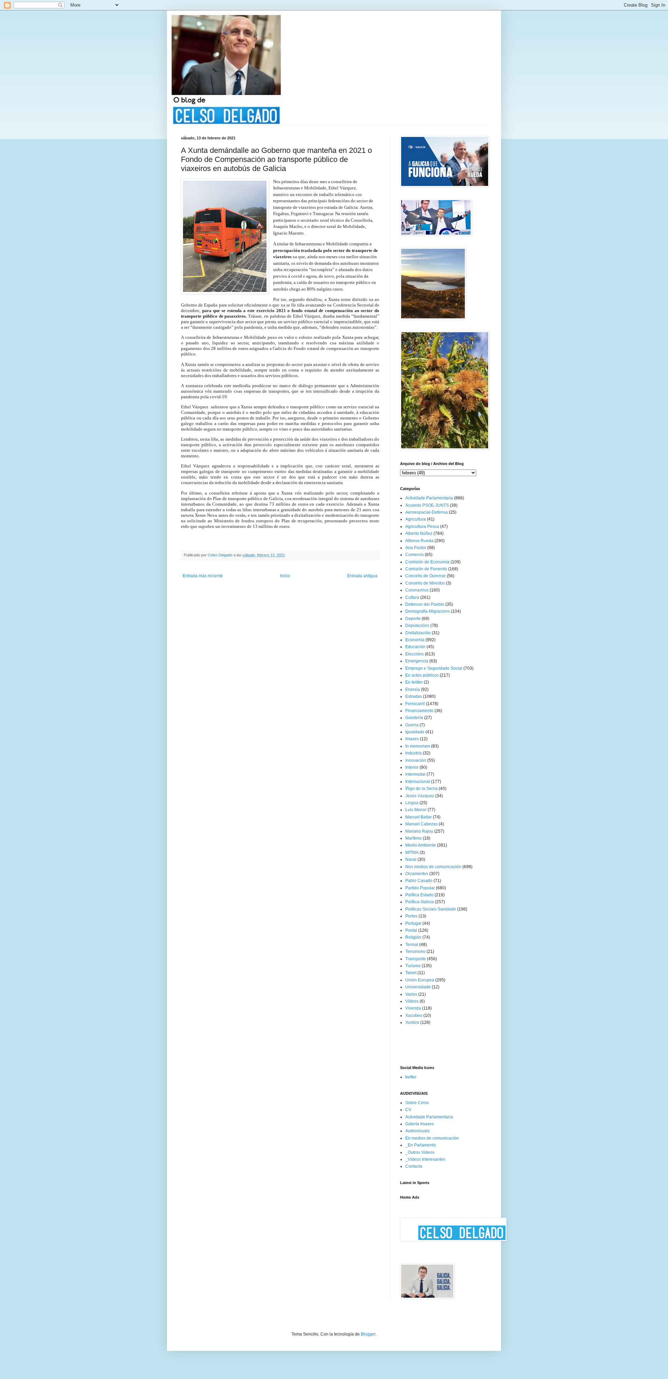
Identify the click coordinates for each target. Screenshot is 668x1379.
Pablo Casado (418, 880)
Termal (411, 944)
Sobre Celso (417, 1102)
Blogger (368, 1334)
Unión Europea (419, 980)
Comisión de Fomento (426, 568)
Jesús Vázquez (419, 795)
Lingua (412, 802)
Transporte (415, 958)
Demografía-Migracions (427, 611)
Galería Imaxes (419, 1123)
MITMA (412, 852)
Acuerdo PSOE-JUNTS (427, 505)
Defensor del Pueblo (424, 604)
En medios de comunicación (432, 1138)
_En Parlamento (420, 1145)
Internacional (417, 781)
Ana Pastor (415, 547)
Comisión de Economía (427, 562)
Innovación (415, 760)
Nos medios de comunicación (433, 866)
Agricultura (415, 519)
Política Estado (419, 894)
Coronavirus (417, 590)
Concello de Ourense (425, 575)
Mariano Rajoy (419, 831)
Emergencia (416, 661)
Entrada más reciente (203, 575)
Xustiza (412, 1022)
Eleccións (414, 654)
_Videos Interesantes (425, 1159)
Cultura (412, 597)
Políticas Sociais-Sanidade (430, 909)
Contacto (413, 1166)
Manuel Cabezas (421, 824)
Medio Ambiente (420, 845)
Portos (411, 916)
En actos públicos (422, 675)
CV (408, 1109)
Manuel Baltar (418, 817)
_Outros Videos (420, 1152)
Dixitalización (418, 632)
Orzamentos (416, 873)
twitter (410, 1077)
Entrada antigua (362, 575)
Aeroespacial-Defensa (426, 512)
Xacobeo (413, 1015)
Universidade (418, 987)
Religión (413, 937)
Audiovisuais (417, 1130)
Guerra (412, 725)
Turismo (413, 965)
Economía (414, 639)
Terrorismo (415, 951)
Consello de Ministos (425, 583)
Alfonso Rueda (419, 540)
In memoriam (417, 746)
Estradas (413, 696)
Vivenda (413, 1008)
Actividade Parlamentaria (429, 498)
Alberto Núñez (418, 533)
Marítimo (413, 838)
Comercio (414, 554)
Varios (411, 994)
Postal (411, 930)
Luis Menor (416, 809)
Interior (412, 767)
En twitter (414, 682)
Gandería (414, 717)
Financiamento (419, 710)
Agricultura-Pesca (422, 526)
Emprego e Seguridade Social (433, 668)
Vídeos (412, 1001)
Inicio (285, 575)
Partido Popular (420, 888)
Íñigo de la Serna (421, 788)
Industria (413, 753)
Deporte (413, 618)
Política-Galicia (419, 901)
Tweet (410, 972)
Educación (415, 646)
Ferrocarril (415, 703)
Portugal (413, 923)
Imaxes (412, 738)
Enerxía (412, 689)
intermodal (415, 774)
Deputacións (417, 625)
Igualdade (414, 731)
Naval (410, 859)
